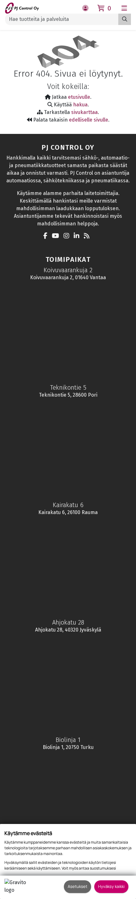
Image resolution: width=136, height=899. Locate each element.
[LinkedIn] (78, 236)
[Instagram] (68, 236)
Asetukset (77, 886)
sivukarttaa (84, 112)
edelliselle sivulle (88, 120)
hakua (80, 105)
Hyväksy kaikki (111, 886)
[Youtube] (57, 236)
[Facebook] (47, 236)
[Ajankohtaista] (88, 236)
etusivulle (79, 97)
